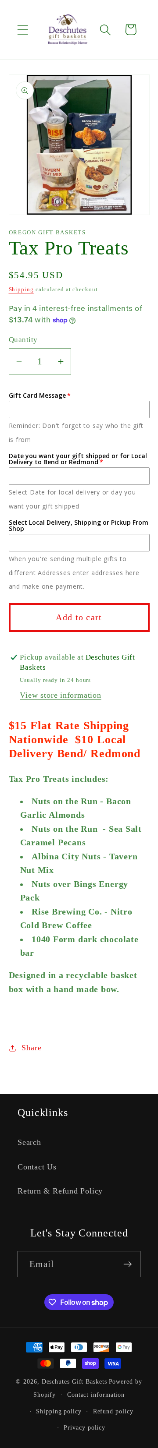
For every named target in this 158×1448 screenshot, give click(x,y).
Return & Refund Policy (60, 1191)
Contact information (96, 1394)
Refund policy (113, 1411)
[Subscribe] (127, 1264)
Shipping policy (59, 1411)
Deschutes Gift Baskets (74, 1381)
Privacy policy (84, 1427)
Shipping (21, 289)
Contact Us (37, 1166)
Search (29, 1142)
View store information (60, 695)
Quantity (23, 340)
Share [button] (31, 1047)
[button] (22, 29)
